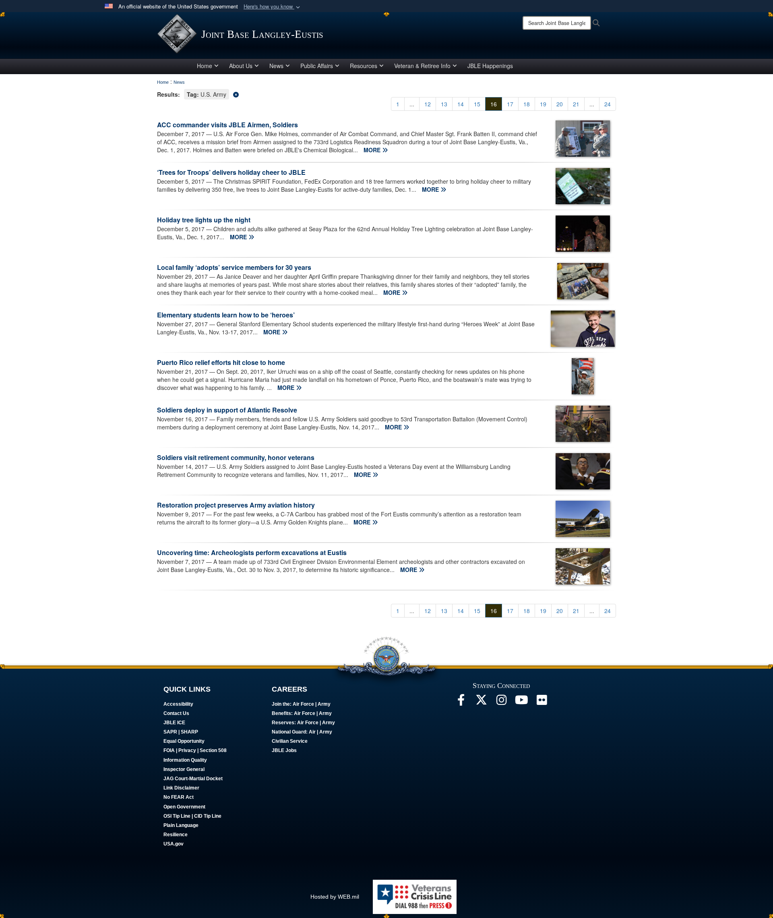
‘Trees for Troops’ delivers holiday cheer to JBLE (231, 172)
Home (204, 66)
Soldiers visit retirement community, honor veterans (235, 457)
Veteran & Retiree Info (422, 66)
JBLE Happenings (490, 66)
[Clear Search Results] (386, 93)
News (276, 66)
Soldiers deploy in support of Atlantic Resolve (227, 409)
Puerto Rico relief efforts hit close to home (221, 362)
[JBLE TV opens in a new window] (521, 702)
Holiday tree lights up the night (203, 219)
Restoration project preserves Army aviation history (236, 505)
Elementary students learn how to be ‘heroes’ (226, 314)
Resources (363, 66)
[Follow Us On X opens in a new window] (481, 702)
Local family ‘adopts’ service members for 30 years (234, 267)
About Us (240, 66)
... (411, 104)
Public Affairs (316, 66)
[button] (273, 6)
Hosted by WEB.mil (334, 896)
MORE (373, 150)
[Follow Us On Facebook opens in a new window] (461, 702)
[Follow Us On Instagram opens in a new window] (501, 702)
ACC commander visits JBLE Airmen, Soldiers (227, 124)
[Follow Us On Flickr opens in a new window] (541, 702)
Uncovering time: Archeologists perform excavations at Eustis (252, 552)
